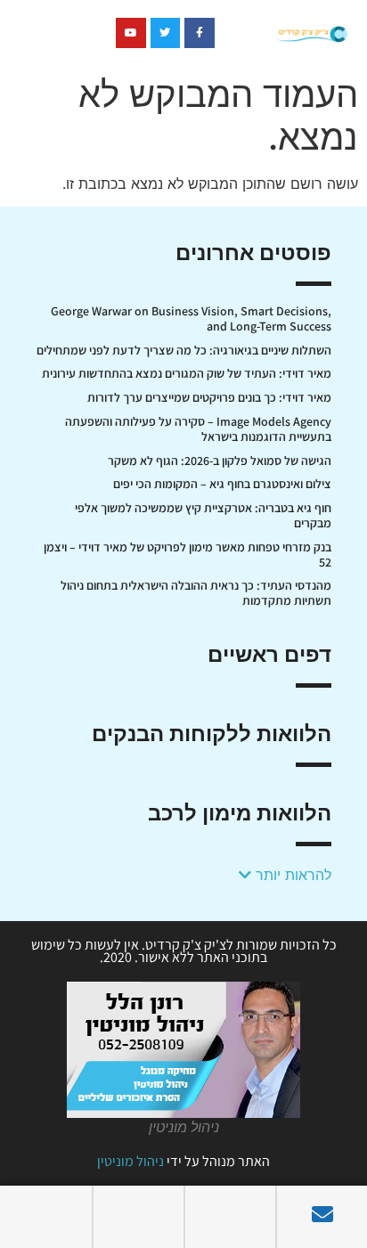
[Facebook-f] (199, 33)
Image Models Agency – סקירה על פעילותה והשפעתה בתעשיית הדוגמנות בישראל (198, 429)
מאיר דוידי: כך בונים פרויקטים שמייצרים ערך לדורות (209, 397)
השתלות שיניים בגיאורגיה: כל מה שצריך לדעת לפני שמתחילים (184, 350)
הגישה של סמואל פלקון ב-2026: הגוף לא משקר (219, 461)
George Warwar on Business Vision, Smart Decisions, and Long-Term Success (191, 318)
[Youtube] (131, 33)
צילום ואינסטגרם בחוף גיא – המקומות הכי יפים (222, 484)
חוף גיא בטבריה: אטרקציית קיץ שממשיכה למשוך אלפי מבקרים (203, 515)
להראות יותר (291, 875)
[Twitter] (166, 33)
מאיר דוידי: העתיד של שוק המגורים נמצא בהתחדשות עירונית (186, 373)
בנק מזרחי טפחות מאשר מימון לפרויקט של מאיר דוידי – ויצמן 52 (187, 554)
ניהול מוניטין (130, 1161)
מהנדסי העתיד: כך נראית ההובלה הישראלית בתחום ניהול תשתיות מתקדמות (196, 592)
